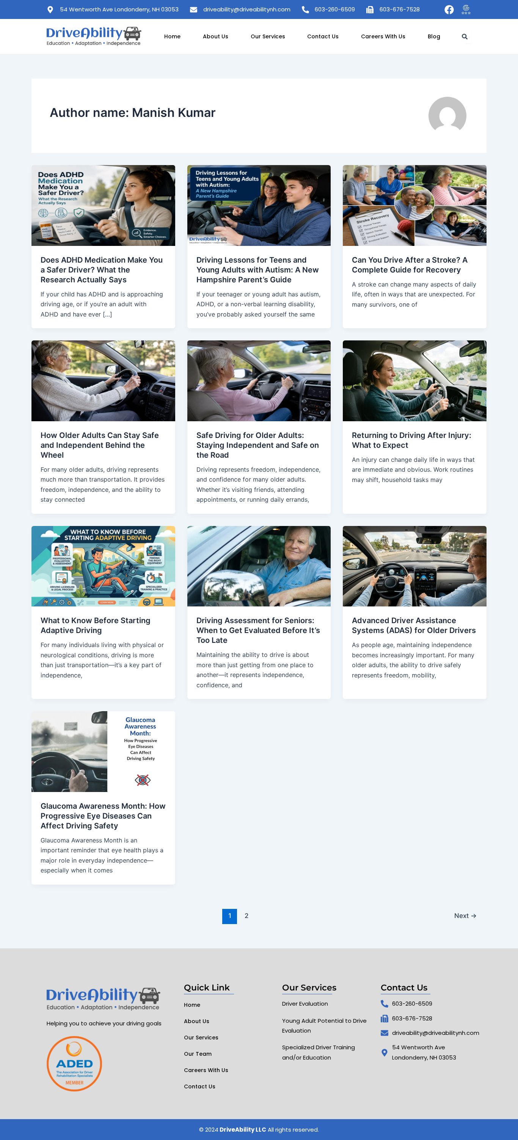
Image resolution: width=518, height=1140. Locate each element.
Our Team (198, 1054)
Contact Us (323, 36)
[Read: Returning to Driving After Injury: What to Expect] (415, 380)
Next (465, 916)
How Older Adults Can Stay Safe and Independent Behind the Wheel (100, 445)
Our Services (268, 36)
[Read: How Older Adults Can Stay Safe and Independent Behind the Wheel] (103, 380)
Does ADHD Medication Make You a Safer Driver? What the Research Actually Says (102, 269)
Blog (434, 36)
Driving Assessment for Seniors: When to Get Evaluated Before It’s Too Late (258, 630)
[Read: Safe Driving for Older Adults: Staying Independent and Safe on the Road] (259, 380)
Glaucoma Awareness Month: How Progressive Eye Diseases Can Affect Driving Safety (103, 815)
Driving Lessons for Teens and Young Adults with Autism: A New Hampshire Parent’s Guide (257, 269)
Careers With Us (383, 36)
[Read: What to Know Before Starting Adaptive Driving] (103, 565)
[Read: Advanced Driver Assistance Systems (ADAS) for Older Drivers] (415, 565)
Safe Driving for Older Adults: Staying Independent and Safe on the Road (257, 445)
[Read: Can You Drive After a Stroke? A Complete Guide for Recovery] (415, 205)
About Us (215, 36)
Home (172, 36)
